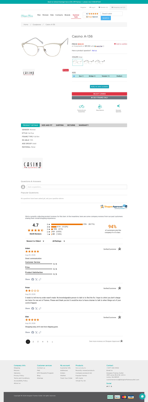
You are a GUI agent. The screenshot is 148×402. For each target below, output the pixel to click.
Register (83, 7)
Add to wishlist (121, 44)
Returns (16, 370)
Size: (74, 73)
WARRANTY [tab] (84, 125)
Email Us (110, 370)
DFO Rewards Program (45, 373)
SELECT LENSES (99, 94)
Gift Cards (79, 378)
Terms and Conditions (22, 378)
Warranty (17, 373)
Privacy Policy (19, 375)
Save (66, 70)
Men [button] (39, 15)
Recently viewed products (85, 370)
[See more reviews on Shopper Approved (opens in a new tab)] (40, 279)
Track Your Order (66, 378)
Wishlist (63, 375)
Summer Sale (76, 16)
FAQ (38, 370)
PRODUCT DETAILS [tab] (30, 125)
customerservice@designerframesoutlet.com (123, 379)
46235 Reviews (38, 234)
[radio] (74, 224)
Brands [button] (67, 15)
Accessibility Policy (21, 381)
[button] (90, 46)
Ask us (94, 50)
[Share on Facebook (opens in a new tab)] (32, 280)
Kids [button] (52, 15)
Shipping (17, 368)
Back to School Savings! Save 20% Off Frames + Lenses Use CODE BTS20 (74, 2)
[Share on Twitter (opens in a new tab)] (36, 279)
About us (17, 383)
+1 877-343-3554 (113, 368)
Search (105, 18)
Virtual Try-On (81, 381)
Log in (93, 7)
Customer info (65, 368)
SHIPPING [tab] (60, 125)
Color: (75, 57)
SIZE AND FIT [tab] (47, 125)
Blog (38, 375)
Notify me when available (99, 86)
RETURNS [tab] (71, 125)
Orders (62, 373)
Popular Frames (81, 375)
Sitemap (40, 378)
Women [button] (45, 15)
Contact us (41, 368)
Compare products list (84, 373)
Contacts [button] (59, 15)
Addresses (64, 370)
